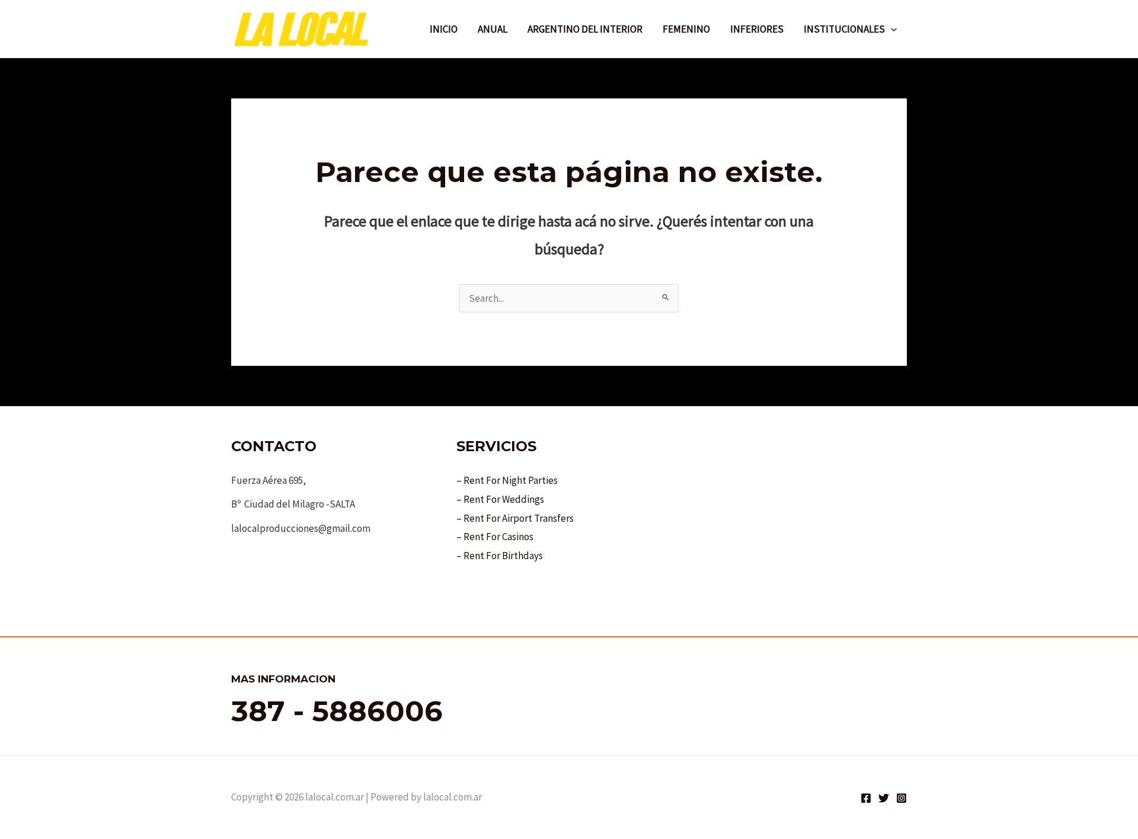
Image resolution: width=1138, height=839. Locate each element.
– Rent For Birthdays (499, 555)
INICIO (444, 29)
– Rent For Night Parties (507, 480)
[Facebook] (866, 798)
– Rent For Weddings (500, 499)
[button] (891, 29)
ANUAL (492, 29)
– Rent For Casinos (494, 536)
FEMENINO (686, 29)
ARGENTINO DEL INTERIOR (585, 29)
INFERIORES (757, 29)
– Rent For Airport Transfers (515, 518)
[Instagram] (901, 798)
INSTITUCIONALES (844, 29)
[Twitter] (883, 798)
